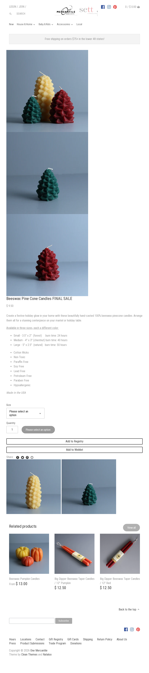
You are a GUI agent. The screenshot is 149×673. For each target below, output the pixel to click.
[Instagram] (109, 6)
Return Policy (104, 639)
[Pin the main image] (27, 456)
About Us (122, 639)
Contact (40, 639)
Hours (12, 639)
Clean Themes (29, 654)
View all (131, 527)
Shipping (88, 639)
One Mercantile (38, 650)
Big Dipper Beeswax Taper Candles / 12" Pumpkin (74, 581)
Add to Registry (74, 441)
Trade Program (57, 643)
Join (21, 6)
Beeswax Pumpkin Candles (24, 579)
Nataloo (47, 654)
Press (12, 643)
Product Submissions (32, 643)
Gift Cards (73, 639)
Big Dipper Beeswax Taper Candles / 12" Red (120, 581)
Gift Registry (56, 639)
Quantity (10, 423)
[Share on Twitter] (22, 456)
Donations (76, 643)
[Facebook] (103, 6)
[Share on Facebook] (17, 456)
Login (12, 6)
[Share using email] (32, 456)
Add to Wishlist (74, 449)
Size (8, 405)
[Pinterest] (115, 6)
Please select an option (38, 429)
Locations (25, 639)
